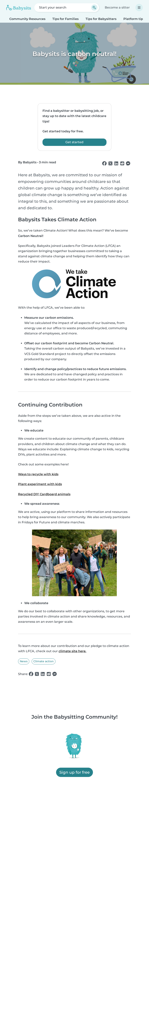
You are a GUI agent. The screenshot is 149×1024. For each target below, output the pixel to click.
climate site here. (72, 651)
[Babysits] (18, 7)
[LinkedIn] (116, 163)
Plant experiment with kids (40, 484)
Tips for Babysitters (101, 19)
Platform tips (134, 19)
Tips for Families (65, 19)
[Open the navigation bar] (139, 7)
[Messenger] (128, 163)
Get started (74, 142)
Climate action (43, 661)
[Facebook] (104, 163)
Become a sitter (117, 7)
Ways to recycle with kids (38, 474)
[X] (110, 163)
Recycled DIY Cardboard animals (44, 494)
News (24, 661)
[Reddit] (122, 163)
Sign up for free (74, 772)
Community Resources (27, 19)
